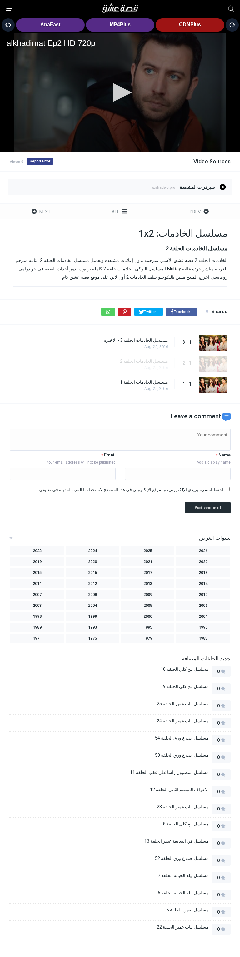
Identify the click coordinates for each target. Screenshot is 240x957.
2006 (203, 605)
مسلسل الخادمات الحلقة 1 (144, 382)
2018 (203, 572)
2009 (147, 594)
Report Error (40, 161)
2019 (37, 561)
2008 (92, 594)
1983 (203, 638)
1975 (92, 638)
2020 (92, 561)
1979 (147, 638)
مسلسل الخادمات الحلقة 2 (144, 361)
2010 (203, 594)
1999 (92, 616)
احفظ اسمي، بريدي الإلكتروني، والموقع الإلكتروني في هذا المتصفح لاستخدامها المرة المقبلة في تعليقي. (130, 489)
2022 (203, 561)
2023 (37, 550)
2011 (37, 583)
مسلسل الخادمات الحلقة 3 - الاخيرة (136, 340)
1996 (203, 627)
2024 (92, 550)
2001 (203, 616)
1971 (37, 638)
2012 (92, 583)
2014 (203, 583)
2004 (92, 605)
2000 (147, 616)
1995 (147, 627)
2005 (147, 605)
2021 (147, 561)
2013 (147, 583)
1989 (37, 627)
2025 (147, 550)
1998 (37, 616)
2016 (92, 572)
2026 (203, 550)
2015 (37, 572)
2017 (147, 572)
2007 (37, 594)
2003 (37, 605)
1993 (92, 627)
